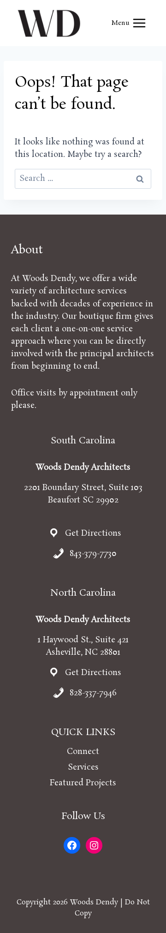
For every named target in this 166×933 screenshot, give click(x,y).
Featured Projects (83, 783)
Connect (83, 751)
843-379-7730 (93, 553)
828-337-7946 (93, 693)
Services (83, 767)
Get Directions (93, 533)
